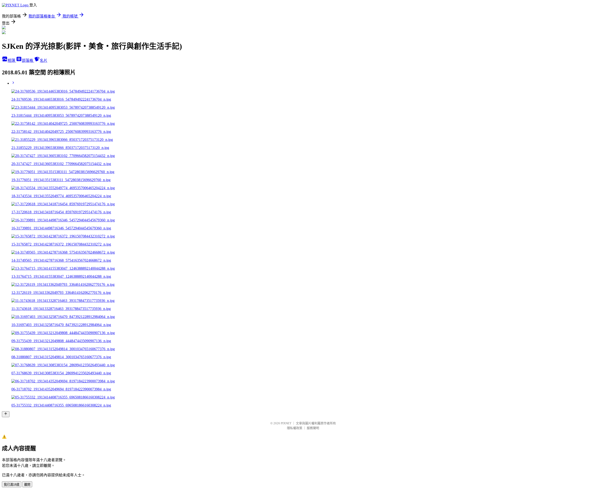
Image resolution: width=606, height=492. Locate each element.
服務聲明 (313, 428)
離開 (27, 484)
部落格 (28, 60)
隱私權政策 (294, 428)
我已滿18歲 (11, 484)
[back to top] (5, 414)
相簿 (12, 60)
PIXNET (286, 423)
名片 (43, 60)
